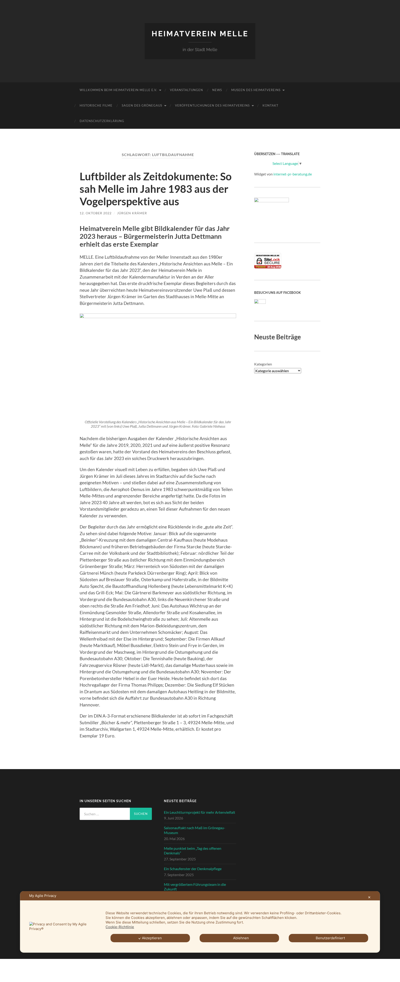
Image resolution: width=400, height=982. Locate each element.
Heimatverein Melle (200, 33)
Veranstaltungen (186, 90)
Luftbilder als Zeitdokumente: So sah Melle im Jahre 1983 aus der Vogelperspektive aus (156, 189)
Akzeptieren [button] (152, 938)
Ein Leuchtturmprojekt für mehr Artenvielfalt (199, 812)
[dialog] (200, 922)
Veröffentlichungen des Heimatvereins (212, 105)
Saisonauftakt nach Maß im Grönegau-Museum (194, 830)
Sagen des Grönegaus (142, 105)
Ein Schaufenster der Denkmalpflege (193, 868)
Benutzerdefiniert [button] (330, 938)
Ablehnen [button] (241, 938)
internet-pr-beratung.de (292, 174)
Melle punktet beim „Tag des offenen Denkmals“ (192, 850)
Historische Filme (96, 105)
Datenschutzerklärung (102, 121)
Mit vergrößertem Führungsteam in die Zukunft (195, 886)
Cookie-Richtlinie (120, 927)
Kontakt (270, 105)
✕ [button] (369, 897)
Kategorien (263, 364)
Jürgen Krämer (132, 213)
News (217, 90)
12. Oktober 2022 (96, 213)
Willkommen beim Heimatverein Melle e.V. (118, 90)
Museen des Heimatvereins (256, 90)
